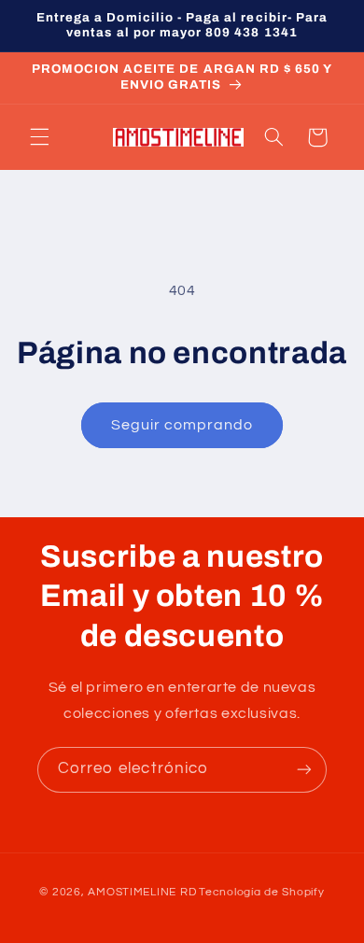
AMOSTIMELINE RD (142, 892)
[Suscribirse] (304, 770)
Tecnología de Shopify (261, 892)
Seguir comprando (182, 424)
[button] (39, 137)
